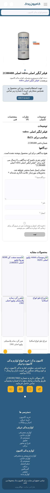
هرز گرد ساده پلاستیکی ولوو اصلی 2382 (13, 342)
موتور (25, 471)
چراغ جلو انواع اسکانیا (38, 341)
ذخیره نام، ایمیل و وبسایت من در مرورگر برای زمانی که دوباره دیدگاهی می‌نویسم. (26, 227)
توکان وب (19, 487)
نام (43, 203)
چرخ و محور (25, 443)
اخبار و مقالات (25, 422)
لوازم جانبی (25, 435)
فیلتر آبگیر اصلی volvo (29, 80)
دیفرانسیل (25, 463)
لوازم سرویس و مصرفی (33, 78)
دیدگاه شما (40, 177)
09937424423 (24, 98)
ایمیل (42, 213)
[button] (25, 70)
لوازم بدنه (25, 474)
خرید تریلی (25, 420)
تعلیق (25, 440)
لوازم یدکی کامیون (17, 78)
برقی (25, 445)
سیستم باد (25, 438)
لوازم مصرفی (25, 432)
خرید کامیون (25, 417)
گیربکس (25, 469)
